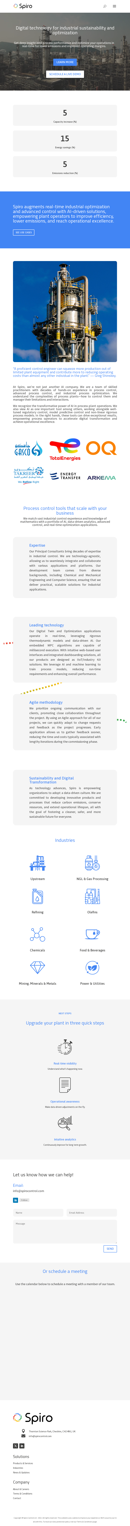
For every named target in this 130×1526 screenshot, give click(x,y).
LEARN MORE (65, 62)
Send (110, 1248)
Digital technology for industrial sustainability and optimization (65, 30)
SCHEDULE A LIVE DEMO (65, 74)
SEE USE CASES (24, 232)
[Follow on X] (15, 1445)
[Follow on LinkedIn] (15, 1200)
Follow (24, 1200)
